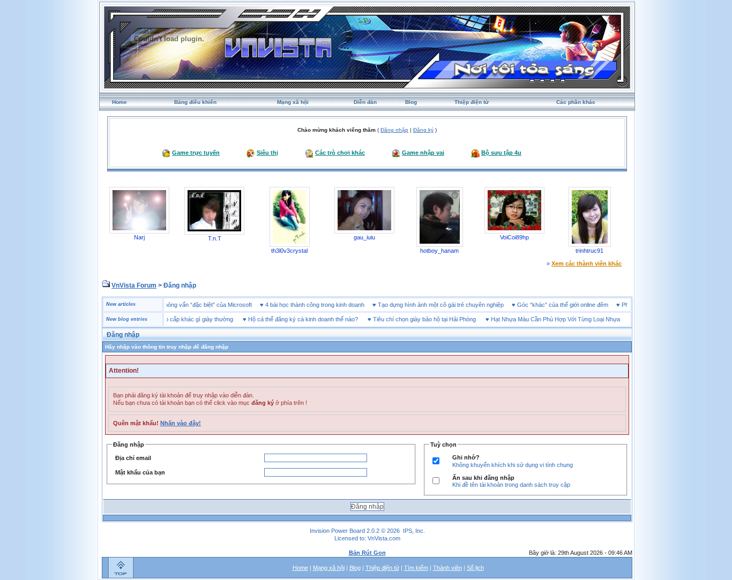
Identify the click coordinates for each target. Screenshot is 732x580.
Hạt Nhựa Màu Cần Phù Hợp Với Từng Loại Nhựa (544, 319)
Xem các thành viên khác (586, 263)
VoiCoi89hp (514, 237)
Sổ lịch (475, 567)
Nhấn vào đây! (180, 423)
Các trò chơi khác (340, 152)
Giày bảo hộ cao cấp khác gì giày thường (168, 319)
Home (119, 102)
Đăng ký (423, 130)
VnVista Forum (133, 285)
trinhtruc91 (589, 250)
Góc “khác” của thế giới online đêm (573, 305)
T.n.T (214, 238)
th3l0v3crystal (289, 250)
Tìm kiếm (416, 567)
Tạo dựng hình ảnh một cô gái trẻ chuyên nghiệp (452, 305)
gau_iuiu (364, 237)
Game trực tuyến (196, 152)
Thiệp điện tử (471, 102)
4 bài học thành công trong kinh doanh (326, 305)
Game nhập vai (423, 152)
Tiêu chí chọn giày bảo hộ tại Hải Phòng (413, 319)
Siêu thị (267, 152)
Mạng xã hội (293, 102)
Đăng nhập (394, 130)
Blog (411, 102)
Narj (139, 237)
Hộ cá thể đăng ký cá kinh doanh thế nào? (292, 319)
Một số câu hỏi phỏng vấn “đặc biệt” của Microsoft (198, 305)
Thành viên (447, 567)
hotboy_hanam (439, 250)
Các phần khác (575, 102)
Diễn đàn (365, 102)
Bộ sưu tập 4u (501, 152)
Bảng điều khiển (195, 102)
